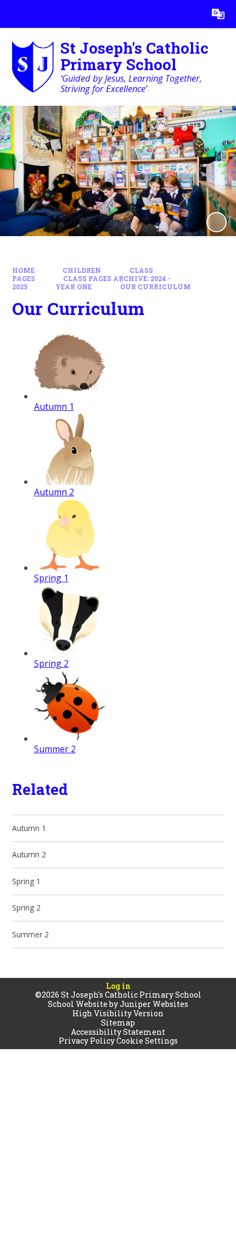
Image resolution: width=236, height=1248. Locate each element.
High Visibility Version (118, 1013)
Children (82, 270)
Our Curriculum (155, 287)
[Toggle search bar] (190, 14)
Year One (73, 287)
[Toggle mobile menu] (14, 14)
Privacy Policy (87, 1040)
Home (23, 270)
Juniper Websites (154, 1004)
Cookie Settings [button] (147, 1040)
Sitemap (118, 1022)
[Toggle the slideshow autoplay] (216, 222)
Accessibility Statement (118, 1032)
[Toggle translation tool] (218, 14)
